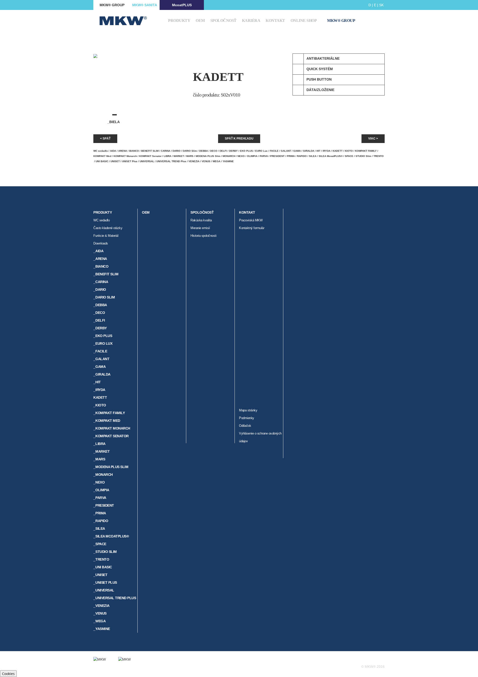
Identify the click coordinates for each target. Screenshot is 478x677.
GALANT (286, 150)
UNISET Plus (129, 161)
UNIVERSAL (147, 161)
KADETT (338, 150)
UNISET (115, 161)
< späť (105, 138)
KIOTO (349, 150)
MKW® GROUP (112, 5)
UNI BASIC (102, 161)
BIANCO (134, 150)
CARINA (165, 150)
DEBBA (203, 150)
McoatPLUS (182, 5)
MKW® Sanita (144, 5)
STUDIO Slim (363, 156)
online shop (304, 20)
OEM (200, 20)
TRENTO (378, 156)
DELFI (223, 150)
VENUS (206, 161)
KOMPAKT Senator (150, 156)
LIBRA (167, 156)
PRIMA (291, 156)
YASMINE (228, 161)
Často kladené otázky (107, 228)
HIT (318, 150)
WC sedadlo (100, 150)
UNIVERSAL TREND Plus (171, 161)
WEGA (216, 161)
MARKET (179, 156)
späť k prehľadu (239, 138)
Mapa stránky (248, 410)
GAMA (297, 150)
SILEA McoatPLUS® (331, 156)
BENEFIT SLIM (150, 150)
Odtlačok (245, 426)
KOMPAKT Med (102, 156)
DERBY (233, 150)
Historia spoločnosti (203, 236)
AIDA (113, 150)
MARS (189, 156)
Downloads (100, 243)
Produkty (179, 20)
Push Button (319, 79)
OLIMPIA (252, 156)
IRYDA (326, 150)
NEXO (241, 156)
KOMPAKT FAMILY (366, 150)
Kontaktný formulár (251, 228)
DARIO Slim (190, 150)
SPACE (349, 156)
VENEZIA (193, 161)
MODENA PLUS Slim (208, 156)
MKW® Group (341, 20)
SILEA (312, 156)
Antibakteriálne (323, 58)
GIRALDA (308, 150)
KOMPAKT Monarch (125, 156)
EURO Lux (261, 150)
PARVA (264, 156)
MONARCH (229, 156)
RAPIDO (302, 156)
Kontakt (275, 20)
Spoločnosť (223, 20)
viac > (373, 138)
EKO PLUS (246, 150)
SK (381, 5)
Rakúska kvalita (201, 220)
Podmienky (246, 418)
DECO (213, 150)
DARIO (176, 150)
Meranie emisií (200, 228)
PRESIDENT (277, 156)
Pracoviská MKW (250, 220)
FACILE (274, 150)
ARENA (122, 150)
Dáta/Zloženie (320, 90)
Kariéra (251, 20)
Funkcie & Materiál (105, 236)
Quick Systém (319, 69)
